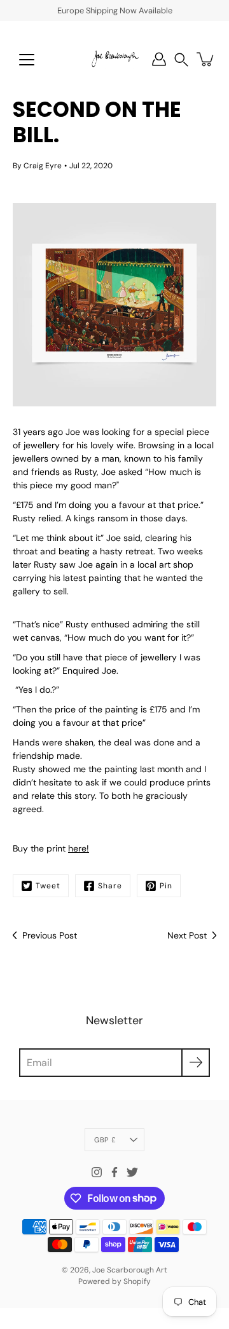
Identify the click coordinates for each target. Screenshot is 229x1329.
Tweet (48, 886)
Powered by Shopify (114, 1281)
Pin (166, 886)
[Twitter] (132, 1172)
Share (110, 886)
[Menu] (27, 59)
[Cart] (206, 59)
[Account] (159, 59)
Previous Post (49, 935)
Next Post (187, 935)
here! (78, 848)
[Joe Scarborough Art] (114, 59)
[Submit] (195, 1062)
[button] (181, 59)
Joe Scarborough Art (129, 1270)
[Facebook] (114, 1172)
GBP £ (105, 1139)
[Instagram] (96, 1172)
